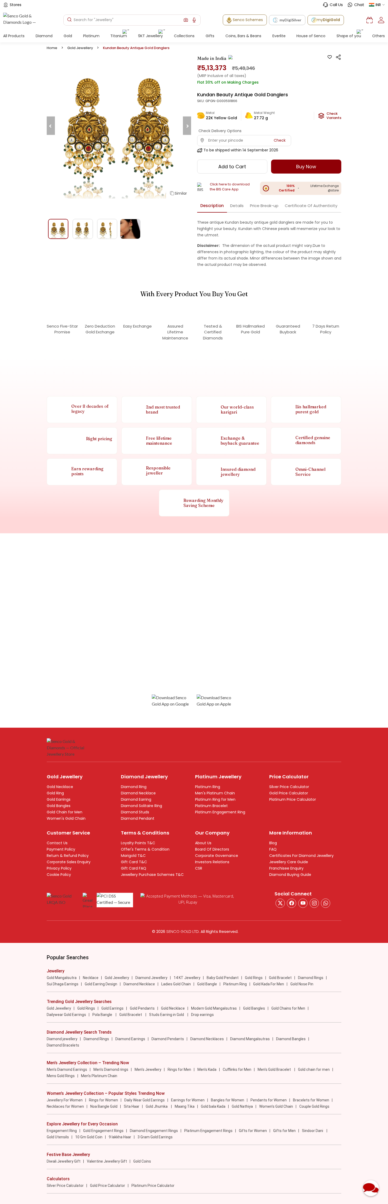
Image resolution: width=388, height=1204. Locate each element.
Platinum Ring (207, 786)
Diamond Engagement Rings (154, 1131)
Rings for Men (179, 1069)
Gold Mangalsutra (62, 978)
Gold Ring (55, 793)
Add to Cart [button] (232, 166)
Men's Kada (206, 1069)
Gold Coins (142, 1161)
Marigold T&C (133, 855)
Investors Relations (212, 862)
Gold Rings (254, 978)
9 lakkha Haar (120, 1137)
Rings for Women (103, 1100)
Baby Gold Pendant (223, 978)
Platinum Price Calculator (292, 799)
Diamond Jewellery (151, 978)
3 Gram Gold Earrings (155, 1137)
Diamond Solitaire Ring (141, 805)
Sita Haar (131, 1106)
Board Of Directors (212, 849)
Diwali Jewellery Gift (64, 1161)
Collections (184, 36)
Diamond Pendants (168, 1039)
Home (52, 47)
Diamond (44, 36)
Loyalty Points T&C (138, 843)
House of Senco (310, 36)
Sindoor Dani (313, 1131)
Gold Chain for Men (64, 812)
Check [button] (280, 140)
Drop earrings (202, 1015)
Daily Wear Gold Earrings (144, 1100)
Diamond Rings (310, 978)
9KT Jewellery (150, 36)
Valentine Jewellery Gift (107, 1161)
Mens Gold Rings (61, 1076)
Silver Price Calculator (289, 786)
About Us (203, 843)
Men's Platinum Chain (215, 793)
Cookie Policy (59, 874)
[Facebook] (291, 903)
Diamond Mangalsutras (250, 1039)
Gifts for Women (253, 1131)
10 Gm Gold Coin (88, 1137)
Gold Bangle (207, 984)
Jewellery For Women (65, 1100)
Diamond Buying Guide (290, 874)
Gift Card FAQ (133, 868)
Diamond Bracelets (63, 1045)
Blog (273, 843)
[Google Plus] (314, 903)
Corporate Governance (216, 855)
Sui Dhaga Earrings (62, 984)
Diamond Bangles (291, 1039)
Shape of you (349, 36)
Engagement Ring (62, 1131)
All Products (14, 36)
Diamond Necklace (138, 793)
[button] (186, 20)
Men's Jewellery (148, 1069)
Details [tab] (237, 205)
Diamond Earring (136, 799)
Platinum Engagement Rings (208, 1131)
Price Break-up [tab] (264, 205)
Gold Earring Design (101, 984)
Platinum (91, 36)
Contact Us (57, 843)
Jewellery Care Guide (288, 862)
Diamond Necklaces (207, 1039)
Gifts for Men (284, 1131)
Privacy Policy (59, 868)
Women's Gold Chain (66, 818)
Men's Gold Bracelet (275, 1069)
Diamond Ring (133, 786)
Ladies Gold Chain (176, 984)
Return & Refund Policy (68, 855)
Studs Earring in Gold (167, 1015)
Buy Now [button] (306, 166)
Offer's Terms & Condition (145, 849)
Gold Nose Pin (301, 984)
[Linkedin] (325, 903)
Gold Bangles (58, 805)
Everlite (279, 36)
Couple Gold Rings (314, 1106)
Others (378, 36)
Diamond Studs (135, 812)
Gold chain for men (314, 1069)
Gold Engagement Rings (103, 1131)
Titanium (118, 36)
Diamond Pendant (137, 818)
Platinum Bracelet (211, 805)
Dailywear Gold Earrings (66, 1015)
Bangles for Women (227, 1100)
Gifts (210, 36)
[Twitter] (280, 903)
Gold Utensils (58, 1137)
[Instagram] (302, 903)
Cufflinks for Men (237, 1069)
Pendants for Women (268, 1100)
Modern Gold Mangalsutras (214, 1008)
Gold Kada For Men (268, 984)
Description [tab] (212, 205)
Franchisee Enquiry (286, 868)
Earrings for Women (188, 1100)
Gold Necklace (60, 786)
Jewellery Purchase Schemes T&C (152, 874)
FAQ (273, 849)
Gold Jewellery (80, 47)
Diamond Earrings (130, 1039)
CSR (198, 868)
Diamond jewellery (62, 1039)
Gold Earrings (58, 799)
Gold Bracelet (280, 978)
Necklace (90, 978)
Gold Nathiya (242, 1106)
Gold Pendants (142, 1008)
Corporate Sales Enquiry (69, 862)
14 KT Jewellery (187, 978)
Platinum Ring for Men (215, 799)
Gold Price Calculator (288, 793)
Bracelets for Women (311, 1100)
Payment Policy (61, 849)
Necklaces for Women (65, 1106)
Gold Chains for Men (288, 1008)
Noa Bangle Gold (103, 1106)
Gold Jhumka (157, 1106)
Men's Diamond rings (110, 1069)
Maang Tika (185, 1106)
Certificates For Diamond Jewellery (301, 855)
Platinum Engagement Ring (220, 812)
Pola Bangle (102, 1015)
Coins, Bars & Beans (243, 36)
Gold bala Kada (213, 1106)
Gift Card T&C (134, 862)
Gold (68, 36)
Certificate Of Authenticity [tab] (311, 205)
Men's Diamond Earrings (67, 1069)
